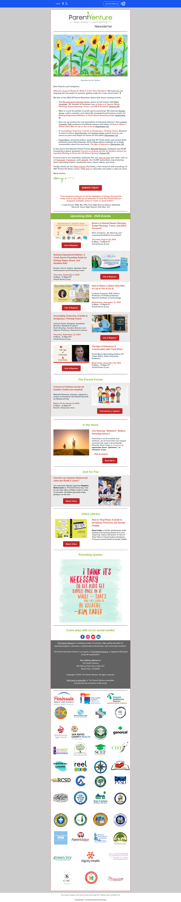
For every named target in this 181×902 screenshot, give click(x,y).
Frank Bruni (64, 140)
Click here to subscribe (76, 680)
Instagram (60, 160)
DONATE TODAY (90, 188)
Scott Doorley (81, 133)
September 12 (111, 135)
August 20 (104, 153)
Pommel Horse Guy (75, 488)
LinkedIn (84, 160)
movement (117, 445)
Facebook (70, 160)
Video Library (80, 166)
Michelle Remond (98, 149)
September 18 (117, 144)
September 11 (102, 126)
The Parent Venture (66, 643)
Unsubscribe (79, 900)
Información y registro (110, 411)
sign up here (104, 158)
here (88, 169)
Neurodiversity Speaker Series (76, 102)
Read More (110, 461)
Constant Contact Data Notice (95, 900)
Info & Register (71, 245)
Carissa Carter (98, 133)
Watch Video (71, 501)
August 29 (114, 106)
